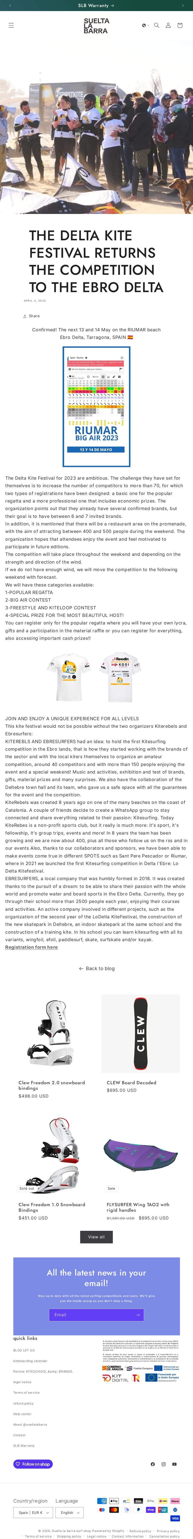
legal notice (22, 1382)
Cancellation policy (164, 1536)
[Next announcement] (182, 5)
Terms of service (26, 1392)
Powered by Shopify (108, 1531)
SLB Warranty (24, 1445)
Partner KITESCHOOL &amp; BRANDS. (43, 1371)
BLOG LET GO (24, 1350)
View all (96, 1237)
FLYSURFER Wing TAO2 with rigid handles (138, 1207)
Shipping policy (69, 1536)
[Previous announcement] (10, 5)
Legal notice (97, 1536)
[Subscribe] (138, 1315)
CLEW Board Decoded (132, 1082)
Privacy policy (168, 1531)
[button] (11, 25)
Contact (19, 1435)
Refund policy (141, 1531)
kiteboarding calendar (30, 1361)
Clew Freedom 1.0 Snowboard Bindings (52, 1207)
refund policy (23, 1403)
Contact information (128, 1536)
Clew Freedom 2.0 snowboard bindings (52, 1085)
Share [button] (34, 316)
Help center (22, 1414)
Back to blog (100, 968)
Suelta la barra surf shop (71, 1531)
